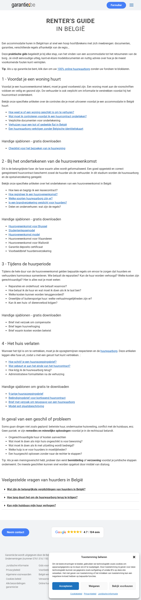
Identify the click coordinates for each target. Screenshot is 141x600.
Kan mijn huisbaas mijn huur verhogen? (31, 505)
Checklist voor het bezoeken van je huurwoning (37, 148)
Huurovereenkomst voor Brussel (28, 226)
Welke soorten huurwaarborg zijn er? (31, 198)
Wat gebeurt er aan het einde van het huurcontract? (39, 366)
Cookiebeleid (76, 594)
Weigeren (94, 586)
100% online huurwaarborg (73, 69)
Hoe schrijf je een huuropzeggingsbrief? (33, 361)
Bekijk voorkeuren (122, 586)
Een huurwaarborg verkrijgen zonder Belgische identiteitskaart (46, 128)
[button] (134, 557)
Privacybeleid (90, 594)
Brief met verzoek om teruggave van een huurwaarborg (42, 402)
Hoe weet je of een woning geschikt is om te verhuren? (41, 112)
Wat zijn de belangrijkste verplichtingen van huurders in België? (46, 489)
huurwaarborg (108, 351)
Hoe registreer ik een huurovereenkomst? (33, 194)
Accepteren (65, 586)
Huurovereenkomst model (24, 234)
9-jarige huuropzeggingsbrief (26, 393)
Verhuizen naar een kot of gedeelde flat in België (38, 124)
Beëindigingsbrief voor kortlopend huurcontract (37, 398)
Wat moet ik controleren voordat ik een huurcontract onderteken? (48, 116)
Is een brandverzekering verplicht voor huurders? (38, 202)
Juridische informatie (108, 594)
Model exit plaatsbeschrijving (26, 406)
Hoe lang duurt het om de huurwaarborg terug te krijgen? (42, 497)
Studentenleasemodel (22, 230)
